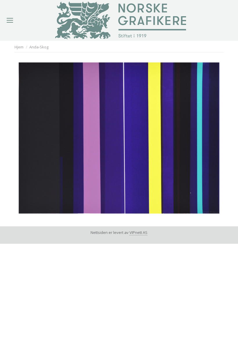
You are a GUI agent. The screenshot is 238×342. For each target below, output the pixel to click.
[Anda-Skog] (119, 138)
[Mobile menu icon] (10, 20)
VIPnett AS (138, 232)
